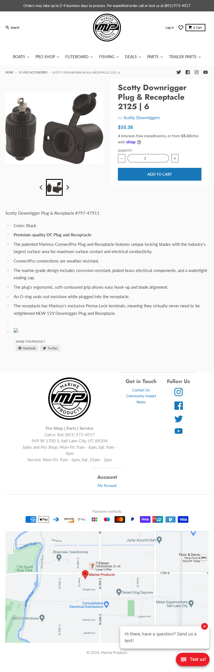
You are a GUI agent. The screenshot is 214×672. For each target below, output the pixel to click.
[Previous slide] (41, 187)
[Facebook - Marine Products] (187, 72)
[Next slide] (67, 187)
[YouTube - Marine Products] (205, 72)
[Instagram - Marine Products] (196, 72)
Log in (170, 27)
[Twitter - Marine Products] (178, 72)
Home (9, 72)
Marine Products (114, 652)
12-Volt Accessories (32, 72)
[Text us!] (192, 660)
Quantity (125, 150)
